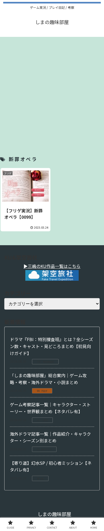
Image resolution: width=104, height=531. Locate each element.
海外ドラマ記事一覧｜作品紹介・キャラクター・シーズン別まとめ (50, 437)
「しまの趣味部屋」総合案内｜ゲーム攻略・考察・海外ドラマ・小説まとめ (48, 378)
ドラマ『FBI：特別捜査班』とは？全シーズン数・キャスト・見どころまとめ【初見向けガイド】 (51, 346)
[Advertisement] (52, 89)
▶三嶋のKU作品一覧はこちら (52, 266)
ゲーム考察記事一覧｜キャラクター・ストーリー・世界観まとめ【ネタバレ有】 (50, 408)
